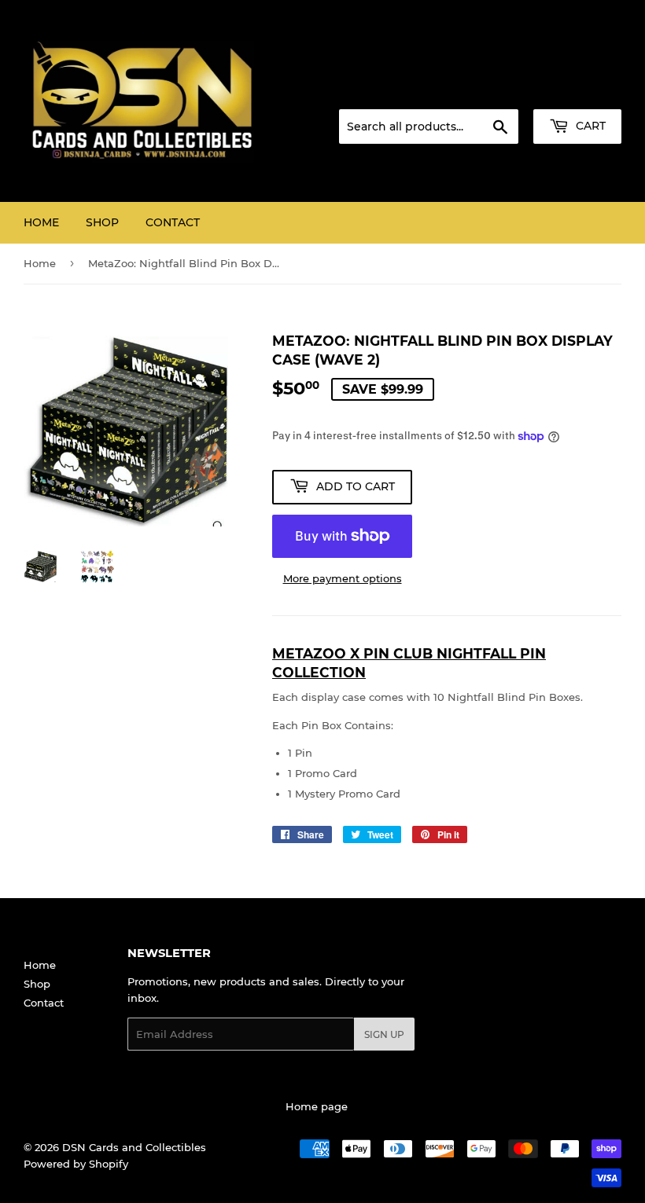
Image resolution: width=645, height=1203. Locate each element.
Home (41, 222)
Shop (102, 222)
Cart (589, 126)
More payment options (342, 578)
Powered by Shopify (76, 1163)
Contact (173, 222)
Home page (317, 1106)
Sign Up (384, 1034)
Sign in (497, 90)
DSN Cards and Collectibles (134, 1147)
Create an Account (578, 90)
